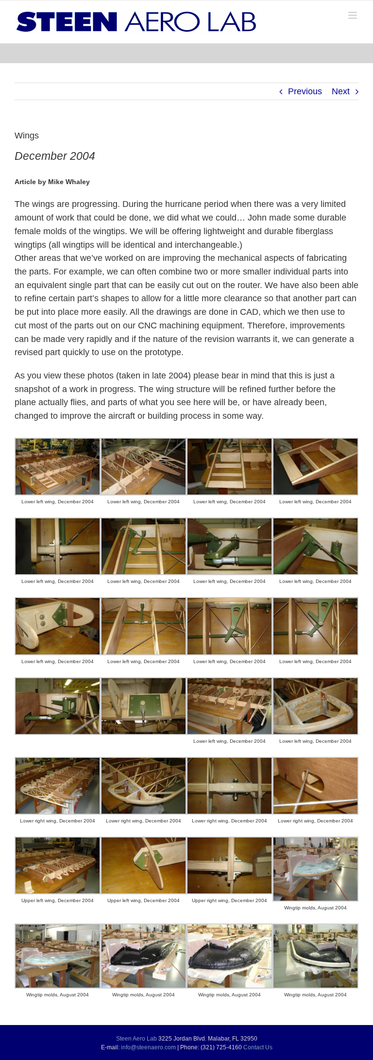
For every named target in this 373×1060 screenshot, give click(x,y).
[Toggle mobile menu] (353, 15)
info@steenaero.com (148, 1047)
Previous (305, 91)
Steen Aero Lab (136, 1038)
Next (341, 91)
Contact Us (257, 1047)
